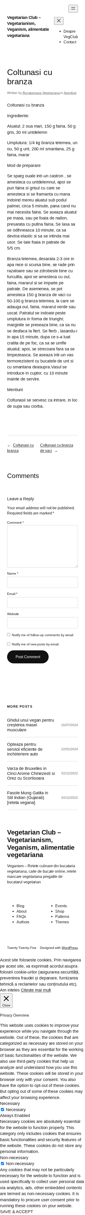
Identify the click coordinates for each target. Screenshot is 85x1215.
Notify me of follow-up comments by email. (43, 635)
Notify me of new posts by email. (36, 644)
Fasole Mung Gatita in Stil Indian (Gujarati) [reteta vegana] (27, 798)
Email (12, 594)
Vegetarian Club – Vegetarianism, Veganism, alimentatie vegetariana (41, 843)
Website (13, 614)
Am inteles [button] (10, 990)
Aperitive (70, 93)
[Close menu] (59, 21)
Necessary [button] (10, 1103)
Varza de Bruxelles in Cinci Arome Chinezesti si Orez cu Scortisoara (31, 773)
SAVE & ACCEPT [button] (16, 1211)
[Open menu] (73, 9)
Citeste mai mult (36, 990)
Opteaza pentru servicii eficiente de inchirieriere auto (24, 749)
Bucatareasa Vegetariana (41, 93)
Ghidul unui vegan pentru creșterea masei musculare (30, 725)
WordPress (70, 948)
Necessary (16, 1109)
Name (12, 573)
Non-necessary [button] (14, 1157)
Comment (15, 522)
